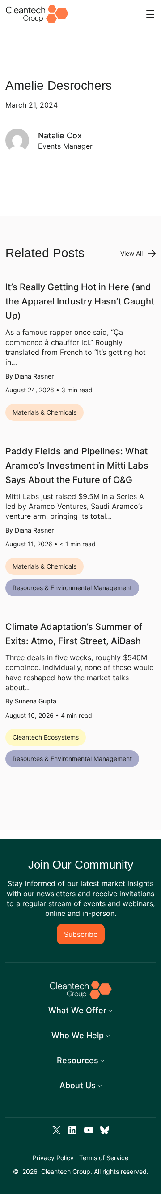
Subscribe (80, 934)
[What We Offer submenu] (110, 1010)
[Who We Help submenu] (108, 1035)
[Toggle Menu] (150, 14)
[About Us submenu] (99, 1085)
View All (131, 253)
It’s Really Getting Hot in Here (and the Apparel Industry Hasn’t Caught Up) (79, 301)
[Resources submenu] (102, 1060)
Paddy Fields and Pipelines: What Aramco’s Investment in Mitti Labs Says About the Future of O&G (76, 465)
